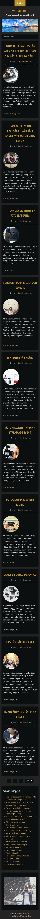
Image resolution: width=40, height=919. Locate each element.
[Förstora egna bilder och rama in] (12, 316)
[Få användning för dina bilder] (12, 745)
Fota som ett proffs (13, 859)
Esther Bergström (23, 61)
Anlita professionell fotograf (16, 845)
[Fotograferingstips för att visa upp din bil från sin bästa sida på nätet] (12, 84)
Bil (10, 114)
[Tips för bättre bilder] (12, 670)
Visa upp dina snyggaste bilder (17, 856)
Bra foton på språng (20, 358)
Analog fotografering (13, 853)
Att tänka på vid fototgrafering (17, 833)
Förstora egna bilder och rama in (18, 811)
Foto (18, 114)
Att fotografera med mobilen (16, 842)
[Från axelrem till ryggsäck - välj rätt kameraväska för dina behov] (12, 169)
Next (29, 781)
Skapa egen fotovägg (14, 850)
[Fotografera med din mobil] (12, 533)
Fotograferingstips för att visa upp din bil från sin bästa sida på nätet (20, 51)
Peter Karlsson (23, 221)
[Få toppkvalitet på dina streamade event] (12, 461)
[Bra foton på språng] (12, 386)
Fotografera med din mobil (16, 819)
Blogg (14, 114)
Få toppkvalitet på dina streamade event (21, 816)
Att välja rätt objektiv (13, 847)
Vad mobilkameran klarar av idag (18, 831)
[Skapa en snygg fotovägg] (12, 603)
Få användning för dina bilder (17, 828)
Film (16, 487)
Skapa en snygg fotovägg (20, 575)
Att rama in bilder (12, 861)
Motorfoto (20, 10)
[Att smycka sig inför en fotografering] (12, 244)
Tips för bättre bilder (20, 642)
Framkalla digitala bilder (15, 864)
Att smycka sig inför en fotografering (19, 808)
